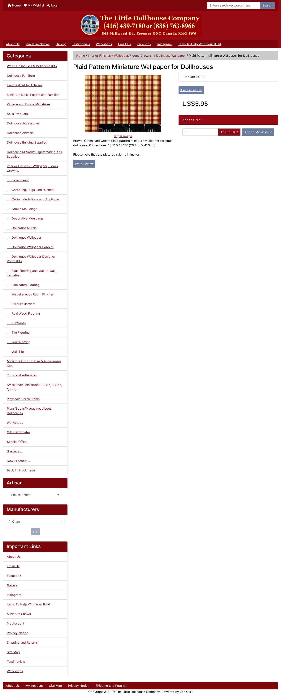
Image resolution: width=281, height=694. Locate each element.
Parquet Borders (21, 304)
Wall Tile (15, 351)
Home (16, 5)
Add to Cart (229, 132)
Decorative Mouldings (25, 218)
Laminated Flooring (23, 285)
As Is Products (17, 114)
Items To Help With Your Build (199, 44)
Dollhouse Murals (22, 228)
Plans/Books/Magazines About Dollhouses (29, 411)
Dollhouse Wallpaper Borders (30, 247)
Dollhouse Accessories (23, 123)
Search (267, 5)
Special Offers (17, 442)
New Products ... (19, 461)
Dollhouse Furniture (21, 75)
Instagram (164, 44)
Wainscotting (18, 342)
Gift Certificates (18, 432)
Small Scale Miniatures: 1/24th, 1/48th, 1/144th (34, 387)
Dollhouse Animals (20, 133)
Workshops (104, 44)
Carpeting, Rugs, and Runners (30, 190)
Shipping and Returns (22, 642)
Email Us (124, 44)
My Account (15, 623)
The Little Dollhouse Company (138, 692)
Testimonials (81, 44)
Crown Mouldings (22, 209)
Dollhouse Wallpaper (171, 55)
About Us (12, 44)
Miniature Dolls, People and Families (33, 95)
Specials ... (14, 451)
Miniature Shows (38, 44)
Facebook (144, 44)
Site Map (13, 652)
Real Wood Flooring (23, 313)
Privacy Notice (17, 633)
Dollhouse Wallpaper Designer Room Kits (31, 259)
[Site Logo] (140, 25)
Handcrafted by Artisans (24, 85)
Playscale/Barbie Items (23, 399)
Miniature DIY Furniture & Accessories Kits (34, 363)
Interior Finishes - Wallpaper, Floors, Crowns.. (120, 55)
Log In (55, 5)
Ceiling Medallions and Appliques (33, 199)
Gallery (61, 44)
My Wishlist (35, 5)
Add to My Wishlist (258, 132)
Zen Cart (186, 692)
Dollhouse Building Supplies (27, 142)
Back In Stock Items (21, 470)
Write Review (84, 164)
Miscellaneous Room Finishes (30, 294)
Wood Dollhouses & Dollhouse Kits (32, 66)
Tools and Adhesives (22, 375)
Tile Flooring (18, 332)
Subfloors (16, 323)
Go (35, 532)
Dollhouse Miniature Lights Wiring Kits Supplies (34, 154)
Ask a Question (191, 90)
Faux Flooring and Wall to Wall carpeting (31, 273)
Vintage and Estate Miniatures (28, 104)
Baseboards (18, 180)
